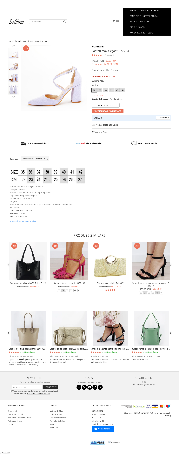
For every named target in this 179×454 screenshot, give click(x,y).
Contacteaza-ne (104, 429)
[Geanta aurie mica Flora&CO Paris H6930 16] (69, 328)
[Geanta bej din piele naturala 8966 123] (28, 328)
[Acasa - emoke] (16, 22)
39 (111, 90)
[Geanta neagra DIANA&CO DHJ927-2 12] (28, 261)
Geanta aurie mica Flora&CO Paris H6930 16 (70, 348)
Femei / (19, 41)
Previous (13, 46)
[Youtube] (89, 387)
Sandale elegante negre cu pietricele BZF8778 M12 (114, 348)
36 (94, 90)
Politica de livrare (15, 421)
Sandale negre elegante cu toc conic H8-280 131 (151, 284)
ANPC (52, 424)
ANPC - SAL (54, 427)
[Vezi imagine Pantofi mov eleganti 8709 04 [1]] (13, 65)
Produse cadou (138, 27)
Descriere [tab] (14, 159)
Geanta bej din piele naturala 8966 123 (27, 348)
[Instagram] (100, 387)
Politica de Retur (56, 414)
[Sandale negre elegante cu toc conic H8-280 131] (151, 261)
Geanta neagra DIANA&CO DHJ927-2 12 (28, 283)
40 (117, 90)
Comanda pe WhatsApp (108, 111)
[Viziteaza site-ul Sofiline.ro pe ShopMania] (97, 442)
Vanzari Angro (137, 32)
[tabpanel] (54, 78)
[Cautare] (64, 21)
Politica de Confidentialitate (38, 393)
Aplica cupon (163, 118)
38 (106, 90)
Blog (150, 32)
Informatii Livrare (139, 21)
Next (13, 96)
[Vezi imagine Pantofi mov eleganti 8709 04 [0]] (13, 53)
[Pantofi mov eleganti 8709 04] (54, 78)
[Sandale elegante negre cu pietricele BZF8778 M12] (110, 328)
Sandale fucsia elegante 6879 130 (69, 283)
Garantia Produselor (58, 417)
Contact (11, 424)
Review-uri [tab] (42, 158)
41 (123, 90)
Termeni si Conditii (15, 414)
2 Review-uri (108, 55)
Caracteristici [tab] (27, 158)
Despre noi (12, 411)
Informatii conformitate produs (23, 221)
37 (100, 90)
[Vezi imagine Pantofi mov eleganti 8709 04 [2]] (13, 77)
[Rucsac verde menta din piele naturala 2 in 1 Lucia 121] (151, 328)
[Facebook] (78, 387)
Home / (11, 41)
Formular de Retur (57, 421)
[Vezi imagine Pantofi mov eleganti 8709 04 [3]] (13, 89)
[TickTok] (94, 387)
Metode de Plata (56, 411)
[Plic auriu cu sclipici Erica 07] (110, 261)
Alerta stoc (107, 105)
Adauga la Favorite (102, 132)
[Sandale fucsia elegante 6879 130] (69, 261)
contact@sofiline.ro (145, 384)
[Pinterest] (84, 387)
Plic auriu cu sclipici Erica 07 (110, 283)
